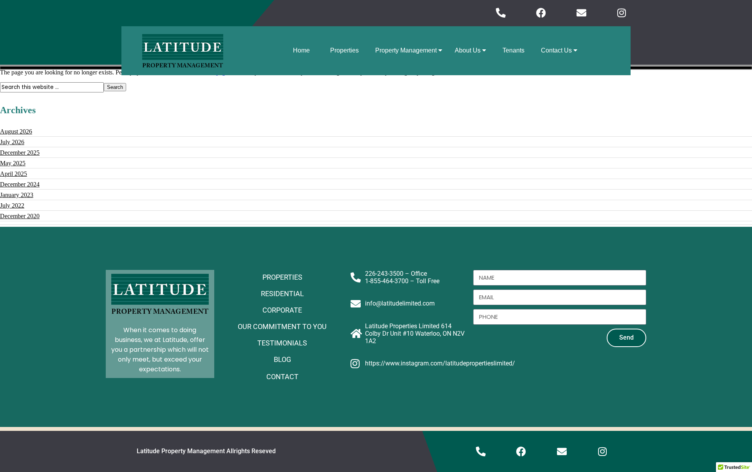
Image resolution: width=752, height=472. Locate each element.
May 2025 (12, 163)
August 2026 (16, 131)
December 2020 (20, 216)
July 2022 (12, 205)
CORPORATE (282, 310)
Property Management (406, 50)
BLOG (282, 359)
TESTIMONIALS (282, 343)
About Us (468, 50)
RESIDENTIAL (282, 293)
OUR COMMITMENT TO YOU (282, 326)
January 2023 (16, 195)
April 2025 (13, 173)
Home (301, 50)
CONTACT (282, 377)
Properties (344, 50)
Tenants (513, 50)
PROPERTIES (282, 277)
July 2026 (12, 142)
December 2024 (20, 184)
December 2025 (20, 152)
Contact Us (557, 50)
